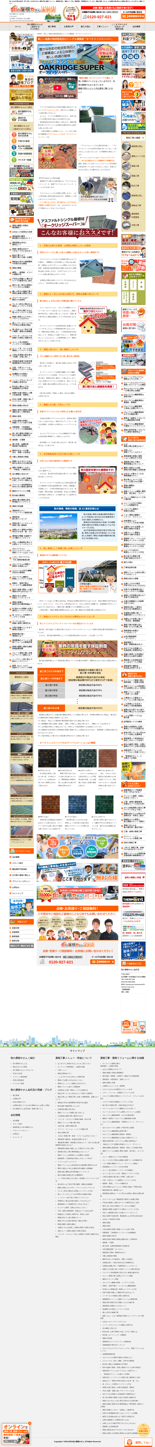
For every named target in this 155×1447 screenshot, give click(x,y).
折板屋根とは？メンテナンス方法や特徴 (134, 522)
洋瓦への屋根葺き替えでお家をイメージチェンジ (22, 543)
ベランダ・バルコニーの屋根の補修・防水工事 (74, 1119)
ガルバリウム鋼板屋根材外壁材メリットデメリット (135, 425)
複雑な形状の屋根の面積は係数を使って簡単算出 (119, 1239)
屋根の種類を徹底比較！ (129, 486)
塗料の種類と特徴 (133, 877)
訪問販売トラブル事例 (133, 722)
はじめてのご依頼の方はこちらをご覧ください (74, 1063)
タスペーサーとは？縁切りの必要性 (20, 299)
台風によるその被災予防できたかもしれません (135, 584)
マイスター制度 (18, 1083)
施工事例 (52, 26)
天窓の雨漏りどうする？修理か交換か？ (22, 628)
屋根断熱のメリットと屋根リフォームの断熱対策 (22, 641)
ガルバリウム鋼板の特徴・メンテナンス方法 (118, 1282)
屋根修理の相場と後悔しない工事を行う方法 (133, 457)
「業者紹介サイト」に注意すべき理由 (133, 757)
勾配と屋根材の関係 (20, 457)
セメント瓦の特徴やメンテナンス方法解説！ (22, 343)
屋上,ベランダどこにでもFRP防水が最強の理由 (22, 324)
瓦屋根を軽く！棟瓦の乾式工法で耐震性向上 (118, 1262)
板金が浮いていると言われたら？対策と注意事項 (135, 733)
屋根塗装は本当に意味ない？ (19, 243)
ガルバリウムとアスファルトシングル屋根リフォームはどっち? (22, 550)
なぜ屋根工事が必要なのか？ (134, 445)
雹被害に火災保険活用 (110, 1426)
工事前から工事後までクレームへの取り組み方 (134, 699)
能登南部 (15, 936)
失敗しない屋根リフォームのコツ (133, 451)
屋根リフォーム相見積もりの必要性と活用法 (73, 1155)
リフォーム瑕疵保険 (20, 1077)
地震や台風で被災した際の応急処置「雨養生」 (22, 394)
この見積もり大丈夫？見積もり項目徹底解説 (133, 705)
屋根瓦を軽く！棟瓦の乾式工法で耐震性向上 (133, 608)
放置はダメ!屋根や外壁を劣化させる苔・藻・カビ (22, 530)
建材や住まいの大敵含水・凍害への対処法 (21, 451)
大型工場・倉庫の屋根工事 (67, 1126)
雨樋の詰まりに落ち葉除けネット (69, 1217)
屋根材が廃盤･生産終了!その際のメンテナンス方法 (120, 1209)
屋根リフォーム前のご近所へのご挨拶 (132, 693)
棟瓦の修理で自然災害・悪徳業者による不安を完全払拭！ (123, 1216)
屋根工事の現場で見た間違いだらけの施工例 (133, 626)
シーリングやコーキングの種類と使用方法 (22, 381)
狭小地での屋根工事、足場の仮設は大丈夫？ (118, 1105)
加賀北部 (15, 928)
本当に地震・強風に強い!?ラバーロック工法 (118, 1391)
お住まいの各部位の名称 (22, 232)
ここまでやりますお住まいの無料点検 (119, 26)
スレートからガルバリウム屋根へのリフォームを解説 (135, 384)
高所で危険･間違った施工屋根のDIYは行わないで (22, 590)
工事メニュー (102, 26)
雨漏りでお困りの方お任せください (70, 1080)
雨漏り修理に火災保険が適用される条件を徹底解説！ (121, 1433)
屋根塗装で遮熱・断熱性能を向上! (133, 643)
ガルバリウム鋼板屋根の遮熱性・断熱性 (134, 401)
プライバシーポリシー (21, 881)
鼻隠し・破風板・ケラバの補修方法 (22, 273)
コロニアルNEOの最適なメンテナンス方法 (134, 551)
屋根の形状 (16, 416)
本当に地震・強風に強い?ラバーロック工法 (22, 400)
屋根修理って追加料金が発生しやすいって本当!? (134, 739)
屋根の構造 (16, 268)
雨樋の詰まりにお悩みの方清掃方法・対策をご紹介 (135, 814)
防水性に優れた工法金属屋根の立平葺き (20, 387)
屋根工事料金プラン (65, 1073)
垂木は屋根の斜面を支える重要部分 (70, 1175)
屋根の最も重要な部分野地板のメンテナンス (21, 501)
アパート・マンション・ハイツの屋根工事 (73, 1129)
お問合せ (16, 887)
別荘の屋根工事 (130, 843)
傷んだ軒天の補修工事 (110, 1312)
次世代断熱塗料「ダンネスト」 (130, 637)
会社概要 (136, 26)
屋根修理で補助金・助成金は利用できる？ (133, 667)
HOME (39, 34)
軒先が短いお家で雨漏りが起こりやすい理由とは (22, 479)
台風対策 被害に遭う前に (67, 1109)
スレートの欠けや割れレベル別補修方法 (133, 504)
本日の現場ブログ (19, 1102)
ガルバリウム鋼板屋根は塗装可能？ (134, 395)
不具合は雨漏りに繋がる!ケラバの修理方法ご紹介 (22, 280)
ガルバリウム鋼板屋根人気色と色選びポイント (134, 407)
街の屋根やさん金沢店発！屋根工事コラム (28, 1109)
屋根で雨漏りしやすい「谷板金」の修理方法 (21, 468)
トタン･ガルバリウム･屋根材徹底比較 (21, 558)
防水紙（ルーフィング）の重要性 (114, 1335)
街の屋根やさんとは (20, 1063)
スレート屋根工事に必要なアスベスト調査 (117, 1276)
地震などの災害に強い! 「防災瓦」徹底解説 (133, 620)
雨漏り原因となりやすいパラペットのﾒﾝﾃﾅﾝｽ (22, 318)
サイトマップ (17, 893)
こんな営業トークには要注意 (133, 716)
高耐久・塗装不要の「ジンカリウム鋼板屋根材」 (119, 1286)
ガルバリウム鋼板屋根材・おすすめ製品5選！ (118, 1115)
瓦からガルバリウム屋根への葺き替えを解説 (134, 390)
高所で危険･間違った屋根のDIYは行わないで (118, 1292)
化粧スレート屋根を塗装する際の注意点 (132, 533)
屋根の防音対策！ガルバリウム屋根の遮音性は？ (135, 431)
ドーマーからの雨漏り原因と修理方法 (21, 622)
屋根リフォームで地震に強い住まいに (71, 1113)
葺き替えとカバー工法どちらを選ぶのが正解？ (134, 480)
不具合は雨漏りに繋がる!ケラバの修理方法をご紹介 (120, 1202)
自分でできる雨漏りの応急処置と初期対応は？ (134, 649)
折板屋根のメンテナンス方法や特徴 (115, 1167)
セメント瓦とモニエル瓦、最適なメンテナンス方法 (120, 1173)
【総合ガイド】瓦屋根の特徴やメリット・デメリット (121, 1144)
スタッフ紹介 (17, 863)
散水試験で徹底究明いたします (69, 1106)
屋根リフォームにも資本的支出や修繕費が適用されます (77, 1165)
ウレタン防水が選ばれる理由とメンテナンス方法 (22, 305)
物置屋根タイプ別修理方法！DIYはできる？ (133, 791)
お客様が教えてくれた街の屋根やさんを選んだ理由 (31, 1105)
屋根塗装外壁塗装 (135, 215)
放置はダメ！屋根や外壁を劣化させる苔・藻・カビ (120, 1381)
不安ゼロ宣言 (17, 1073)
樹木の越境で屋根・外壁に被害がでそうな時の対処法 (135, 745)
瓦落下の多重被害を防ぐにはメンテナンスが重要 (134, 590)
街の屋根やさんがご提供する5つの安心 (35, 26)
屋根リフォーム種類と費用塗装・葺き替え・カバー (135, 492)
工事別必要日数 (130, 567)
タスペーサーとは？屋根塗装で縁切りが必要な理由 (120, 1199)
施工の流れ (85, 26)
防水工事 (135, 186)
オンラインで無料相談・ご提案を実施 (71, 1067)
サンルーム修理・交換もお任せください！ (134, 797)
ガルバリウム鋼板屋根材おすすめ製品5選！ (134, 413)
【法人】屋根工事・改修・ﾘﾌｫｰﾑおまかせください (135, 848)
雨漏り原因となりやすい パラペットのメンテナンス (76, 1188)
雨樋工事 (135, 176)
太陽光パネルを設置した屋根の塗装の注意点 (134, 528)
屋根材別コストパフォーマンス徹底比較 (22, 511)
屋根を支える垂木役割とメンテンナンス (21, 597)
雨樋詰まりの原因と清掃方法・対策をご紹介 (73, 1214)
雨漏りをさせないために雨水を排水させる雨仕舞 (22, 462)
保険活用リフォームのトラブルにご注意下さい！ (119, 1371)
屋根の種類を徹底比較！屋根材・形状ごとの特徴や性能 (122, 1148)
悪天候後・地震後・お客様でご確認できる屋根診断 (120, 1076)
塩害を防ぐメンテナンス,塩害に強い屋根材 (22, 524)
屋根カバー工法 (138, 156)
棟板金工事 (136, 205)
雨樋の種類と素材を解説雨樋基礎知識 (22, 647)
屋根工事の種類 (133, 138)
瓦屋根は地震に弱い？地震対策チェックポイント (135, 614)
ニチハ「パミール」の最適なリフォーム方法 (118, 1093)
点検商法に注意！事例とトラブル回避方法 (73, 1090)
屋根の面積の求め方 (20, 405)
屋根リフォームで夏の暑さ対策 (69, 1123)
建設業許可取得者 (19, 869)
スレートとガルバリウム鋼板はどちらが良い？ (134, 378)
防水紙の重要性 (18, 495)
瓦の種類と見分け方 (20, 474)
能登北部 (15, 941)
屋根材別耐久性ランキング (19, 518)
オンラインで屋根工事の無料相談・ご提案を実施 (134, 681)
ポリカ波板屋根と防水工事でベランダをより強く (135, 809)
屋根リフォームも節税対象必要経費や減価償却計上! (135, 854)
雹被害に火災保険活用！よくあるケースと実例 (134, 661)
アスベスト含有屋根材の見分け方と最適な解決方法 (120, 1272)
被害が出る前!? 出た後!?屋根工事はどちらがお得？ (135, 711)
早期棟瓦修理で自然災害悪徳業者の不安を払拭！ (22, 362)
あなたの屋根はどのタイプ (112, 1069)
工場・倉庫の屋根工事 (133, 831)
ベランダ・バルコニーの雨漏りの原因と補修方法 (22, 337)
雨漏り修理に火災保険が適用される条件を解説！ (134, 655)
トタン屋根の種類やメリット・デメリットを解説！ (120, 1163)
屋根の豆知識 (17, 506)
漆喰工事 (135, 166)
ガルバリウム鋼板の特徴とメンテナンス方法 (22, 578)
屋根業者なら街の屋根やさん (23, 1127)
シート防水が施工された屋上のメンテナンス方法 (22, 311)
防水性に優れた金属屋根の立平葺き (115, 1364)
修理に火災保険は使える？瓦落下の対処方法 (135, 596)
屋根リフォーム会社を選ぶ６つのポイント (135, 573)
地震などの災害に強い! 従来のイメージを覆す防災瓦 (121, 1269)
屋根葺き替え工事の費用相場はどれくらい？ (134, 463)
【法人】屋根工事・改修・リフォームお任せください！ (77, 1136)
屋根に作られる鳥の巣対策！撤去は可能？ (73, 1221)
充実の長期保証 (18, 1080)
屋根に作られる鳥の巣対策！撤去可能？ (134, 826)
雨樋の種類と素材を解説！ (67, 1224)
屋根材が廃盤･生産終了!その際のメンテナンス (22, 537)
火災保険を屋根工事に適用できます (70, 1116)
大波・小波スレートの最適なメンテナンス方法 (22, 368)
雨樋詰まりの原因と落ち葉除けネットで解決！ (135, 820)
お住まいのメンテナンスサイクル (114, 1322)
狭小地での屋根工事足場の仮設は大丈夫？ (133, 557)
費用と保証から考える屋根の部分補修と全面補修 (75, 1168)
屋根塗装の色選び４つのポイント (131, 631)
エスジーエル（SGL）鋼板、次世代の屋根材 (118, 1361)
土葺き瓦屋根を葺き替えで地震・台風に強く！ (22, 356)
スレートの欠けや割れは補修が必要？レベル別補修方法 (122, 1160)
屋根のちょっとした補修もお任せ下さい (72, 1083)
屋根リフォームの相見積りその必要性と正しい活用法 (135, 687)
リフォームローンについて (67, 1162)
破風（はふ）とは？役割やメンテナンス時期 (22, 666)
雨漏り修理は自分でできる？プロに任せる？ (22, 250)
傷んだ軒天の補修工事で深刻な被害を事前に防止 (22, 292)
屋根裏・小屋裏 (18, 440)
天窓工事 (135, 225)
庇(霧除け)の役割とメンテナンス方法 (20, 375)
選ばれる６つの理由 (20, 1067)
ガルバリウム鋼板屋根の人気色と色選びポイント (119, 1138)
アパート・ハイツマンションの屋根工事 (133, 837)
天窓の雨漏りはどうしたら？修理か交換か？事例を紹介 (122, 1187)
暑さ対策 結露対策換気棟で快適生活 (20, 445)
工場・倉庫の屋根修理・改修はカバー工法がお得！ (135, 803)
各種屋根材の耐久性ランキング (113, 1345)
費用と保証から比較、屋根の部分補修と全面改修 (135, 469)
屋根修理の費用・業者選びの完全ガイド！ (22, 237)
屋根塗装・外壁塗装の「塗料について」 (116, 1079)
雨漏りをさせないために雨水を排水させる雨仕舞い (120, 1401)
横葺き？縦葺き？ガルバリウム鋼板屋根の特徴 (135, 419)
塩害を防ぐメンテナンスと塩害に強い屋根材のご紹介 (121, 1377)
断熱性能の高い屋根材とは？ (18, 635)
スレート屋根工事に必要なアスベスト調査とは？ (22, 654)
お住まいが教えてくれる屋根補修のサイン (134, 475)
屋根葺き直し (137, 196)
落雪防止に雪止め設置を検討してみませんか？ (74, 1201)
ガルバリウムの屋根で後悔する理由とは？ (21, 565)
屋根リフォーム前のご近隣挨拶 (69, 1087)
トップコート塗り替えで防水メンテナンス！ (22, 660)
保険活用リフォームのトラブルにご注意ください (135, 751)
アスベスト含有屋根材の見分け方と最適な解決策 (22, 486)
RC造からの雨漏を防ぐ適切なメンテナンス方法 (119, 1289)
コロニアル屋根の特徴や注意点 (131, 510)
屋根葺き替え (137, 146)
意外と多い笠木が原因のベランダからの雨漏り (22, 286)
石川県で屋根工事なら (21, 875)
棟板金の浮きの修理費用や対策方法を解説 (22, 262)
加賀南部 (15, 932)
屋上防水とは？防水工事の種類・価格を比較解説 (22, 330)
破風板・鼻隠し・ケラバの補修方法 (115, 1183)
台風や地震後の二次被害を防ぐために (134, 602)
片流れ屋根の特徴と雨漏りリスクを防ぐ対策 (22, 422)
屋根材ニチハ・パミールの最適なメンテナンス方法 (135, 539)
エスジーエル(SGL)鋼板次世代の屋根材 (22, 571)
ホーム (18, 26)
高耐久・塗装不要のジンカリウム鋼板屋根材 (22, 584)
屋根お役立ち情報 (131, 578)
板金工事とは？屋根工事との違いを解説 (22, 256)
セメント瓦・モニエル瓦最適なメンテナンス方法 (22, 349)
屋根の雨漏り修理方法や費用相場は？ (22, 603)
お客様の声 (69, 26)
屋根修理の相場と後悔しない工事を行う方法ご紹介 (76, 1148)
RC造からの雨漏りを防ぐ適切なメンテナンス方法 (22, 609)
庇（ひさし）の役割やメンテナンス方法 (22, 616)
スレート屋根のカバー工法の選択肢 (135, 498)
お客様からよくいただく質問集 (113, 1086)
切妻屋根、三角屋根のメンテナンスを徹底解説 (22, 428)
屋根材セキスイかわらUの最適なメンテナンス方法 (134, 545)
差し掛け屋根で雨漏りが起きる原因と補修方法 (119, 1397)
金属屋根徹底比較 (108, 1354)
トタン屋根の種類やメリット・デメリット (133, 516)
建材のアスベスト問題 (21, 491)
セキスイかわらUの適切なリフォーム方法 (117, 1089)
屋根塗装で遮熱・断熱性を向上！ (114, 1252)
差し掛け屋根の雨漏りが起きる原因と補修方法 (22, 434)
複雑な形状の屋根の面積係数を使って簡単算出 (22, 411)
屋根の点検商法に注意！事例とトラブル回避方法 (134, 728)
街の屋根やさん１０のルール (23, 1070)
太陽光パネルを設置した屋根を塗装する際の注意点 (76, 1227)
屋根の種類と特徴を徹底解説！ (20, 226)
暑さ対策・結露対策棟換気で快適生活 (115, 1246)
